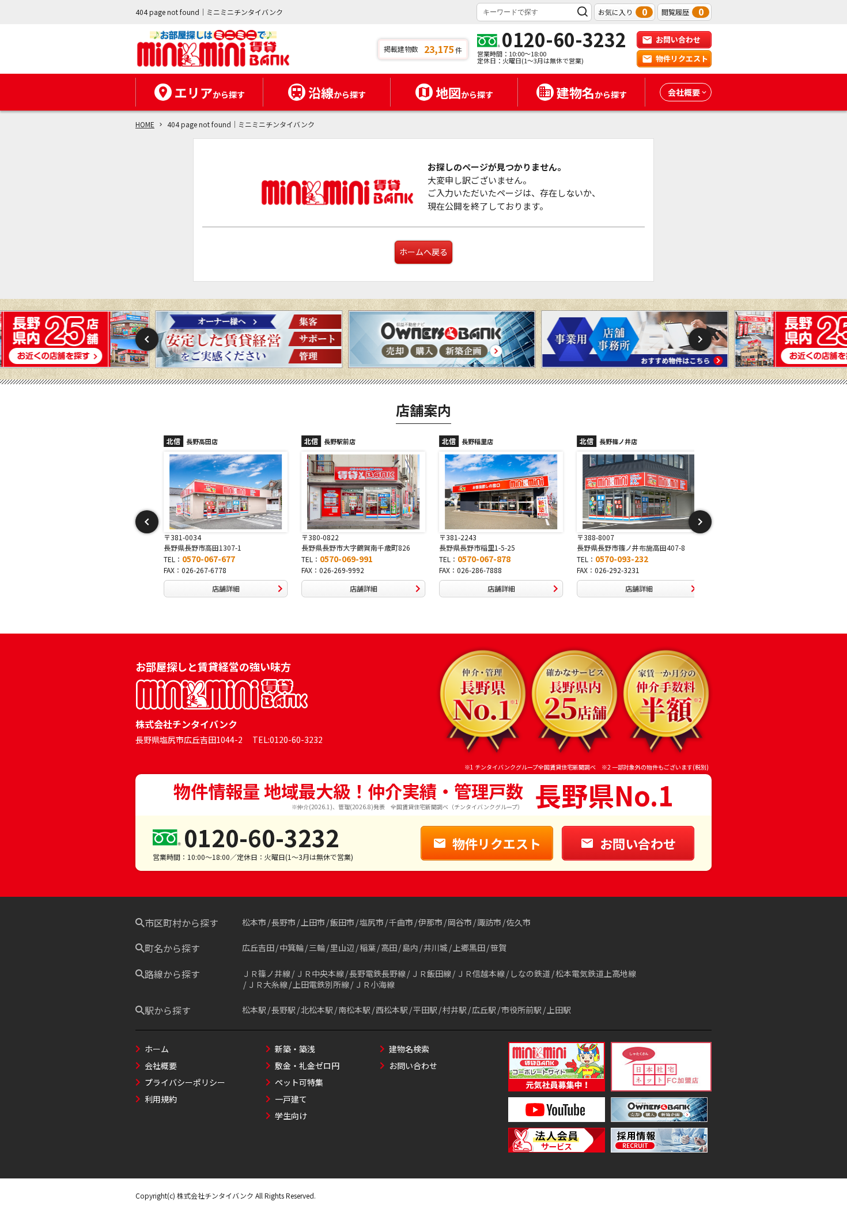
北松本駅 (317, 1009)
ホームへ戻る (423, 251)
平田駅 (425, 1009)
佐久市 (518, 922)
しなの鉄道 (530, 973)
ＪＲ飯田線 (431, 973)
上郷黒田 (469, 947)
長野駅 (283, 1009)
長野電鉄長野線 (377, 973)
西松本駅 (392, 1009)
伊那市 (430, 922)
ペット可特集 (299, 1082)
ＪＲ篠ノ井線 (266, 973)
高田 (389, 947)
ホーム (157, 1049)
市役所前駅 (521, 1009)
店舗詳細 (218, 588)
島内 (410, 947)
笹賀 (498, 947)
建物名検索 (409, 1049)
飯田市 (342, 922)
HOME (144, 124)
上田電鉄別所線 (321, 984)
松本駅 (254, 1009)
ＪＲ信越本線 (480, 973)
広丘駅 (484, 1009)
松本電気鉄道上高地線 (595, 973)
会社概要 (161, 1066)
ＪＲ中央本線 (320, 973)
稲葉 (368, 947)
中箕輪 (291, 947)
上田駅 (559, 1009)
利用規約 (161, 1099)
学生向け (291, 1116)
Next (700, 339)
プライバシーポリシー (185, 1082)
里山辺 (342, 947)
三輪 (317, 947)
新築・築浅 (295, 1049)
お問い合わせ (678, 39)
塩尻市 (372, 922)
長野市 (283, 922)
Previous (146, 339)
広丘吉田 (258, 947)
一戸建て (291, 1099)
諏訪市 (489, 922)
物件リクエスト (682, 58)
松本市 (254, 922)
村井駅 (455, 1009)
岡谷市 (460, 922)
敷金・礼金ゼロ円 (307, 1066)
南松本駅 (354, 1009)
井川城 (435, 947)
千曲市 (401, 922)
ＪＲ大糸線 (267, 984)
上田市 (313, 922)
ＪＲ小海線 (374, 984)
